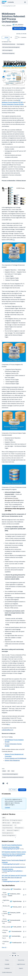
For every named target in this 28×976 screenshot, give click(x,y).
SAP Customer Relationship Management (10, 47)
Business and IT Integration (12, 830)
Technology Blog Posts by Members (12, 855)
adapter (4, 771)
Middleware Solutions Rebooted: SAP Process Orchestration (13, 17)
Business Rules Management (12, 760)
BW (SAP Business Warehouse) (8, 44)
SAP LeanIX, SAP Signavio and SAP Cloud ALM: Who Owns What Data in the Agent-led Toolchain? (14, 877)
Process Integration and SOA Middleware (15, 758)
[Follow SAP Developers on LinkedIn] (18, 955)
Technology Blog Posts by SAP (9, 5)
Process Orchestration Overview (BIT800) (13, 104)
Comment (7, 807)
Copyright (7, 964)
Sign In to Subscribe (19, 28)
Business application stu (7, 832)
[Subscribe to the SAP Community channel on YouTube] (15, 955)
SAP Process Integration (7, 50)
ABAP (3, 817)
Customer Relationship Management (10, 774)
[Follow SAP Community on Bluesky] (12, 955)
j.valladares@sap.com (7, 730)
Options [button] (13, 31)
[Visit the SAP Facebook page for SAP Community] (10, 955)
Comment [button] (22, 789)
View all (4, 947)
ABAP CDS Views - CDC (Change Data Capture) (11, 820)
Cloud (12, 771)
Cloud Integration (20, 44)
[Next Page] (15, 837)
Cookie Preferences (7, 972)
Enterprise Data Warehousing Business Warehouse (12, 777)
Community (11, 2)
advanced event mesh (7, 825)
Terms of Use (21, 960)
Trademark (7, 968)
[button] (8, 40)
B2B (8, 771)
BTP (3, 830)
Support (21, 968)
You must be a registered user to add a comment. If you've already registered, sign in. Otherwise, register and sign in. (13, 802)
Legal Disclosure (21, 964)
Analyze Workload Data (7, 827)
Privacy (7, 960)
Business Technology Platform (8, 835)
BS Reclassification (19, 827)
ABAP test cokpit (15, 822)
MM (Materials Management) (8, 53)
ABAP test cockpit (6, 822)
